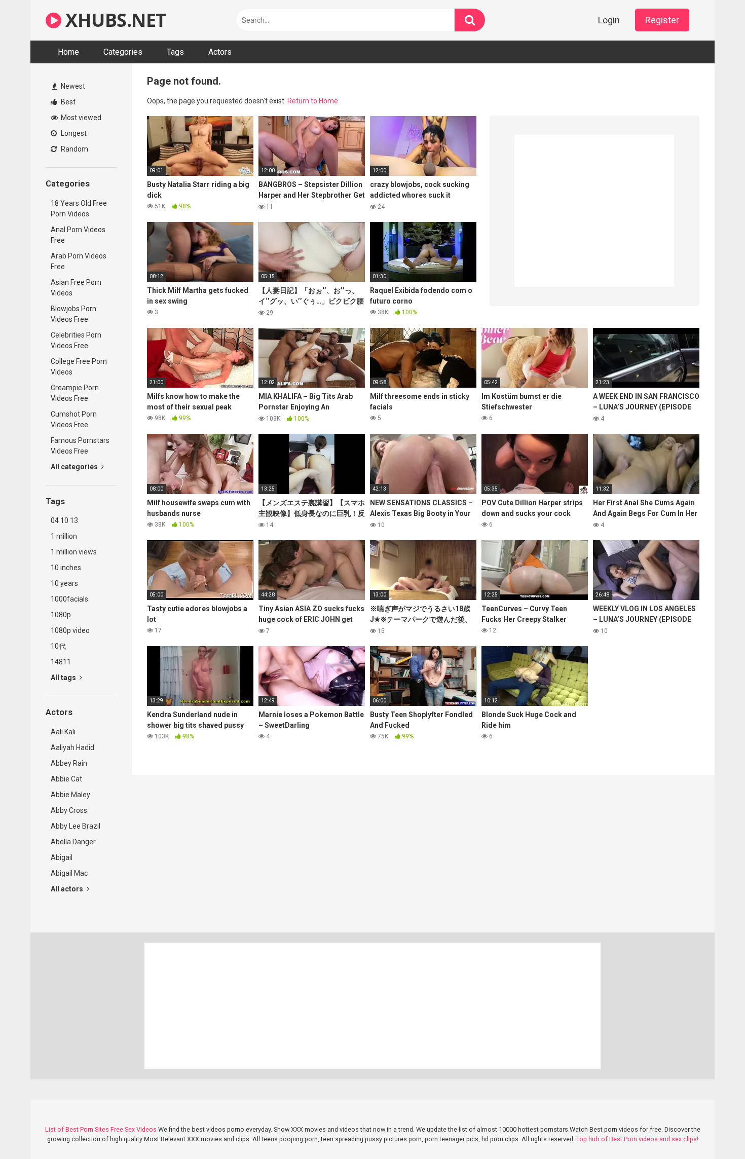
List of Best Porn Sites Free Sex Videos (101, 1129)
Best (67, 102)
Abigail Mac (69, 873)
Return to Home (312, 101)
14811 (61, 662)
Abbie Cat (66, 779)
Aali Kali (63, 732)
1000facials (69, 599)
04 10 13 (64, 520)
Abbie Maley (70, 795)
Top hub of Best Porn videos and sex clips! (637, 1139)
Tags (175, 52)
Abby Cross (69, 810)
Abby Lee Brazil (75, 826)
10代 (58, 646)
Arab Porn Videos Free (78, 261)
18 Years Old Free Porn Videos (79, 208)
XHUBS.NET (113, 20)
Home (68, 52)
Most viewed (80, 118)
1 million (64, 536)
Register (662, 20)
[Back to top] (711, 1128)
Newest (72, 86)
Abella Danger (73, 842)
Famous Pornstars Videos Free (80, 445)
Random (73, 149)
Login (609, 20)
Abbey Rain (69, 763)
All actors (68, 889)
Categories (122, 52)
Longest (73, 133)
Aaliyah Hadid (72, 747)
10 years (64, 583)
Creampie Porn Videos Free (75, 393)
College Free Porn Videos (79, 366)
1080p (61, 615)
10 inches (66, 568)
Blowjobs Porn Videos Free (73, 314)
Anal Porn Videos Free (78, 235)
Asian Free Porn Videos (76, 287)
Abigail (61, 857)
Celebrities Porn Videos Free (76, 340)
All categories (75, 467)
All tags (64, 678)
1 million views (74, 552)
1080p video (70, 630)
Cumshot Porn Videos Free (74, 419)
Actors (220, 52)
